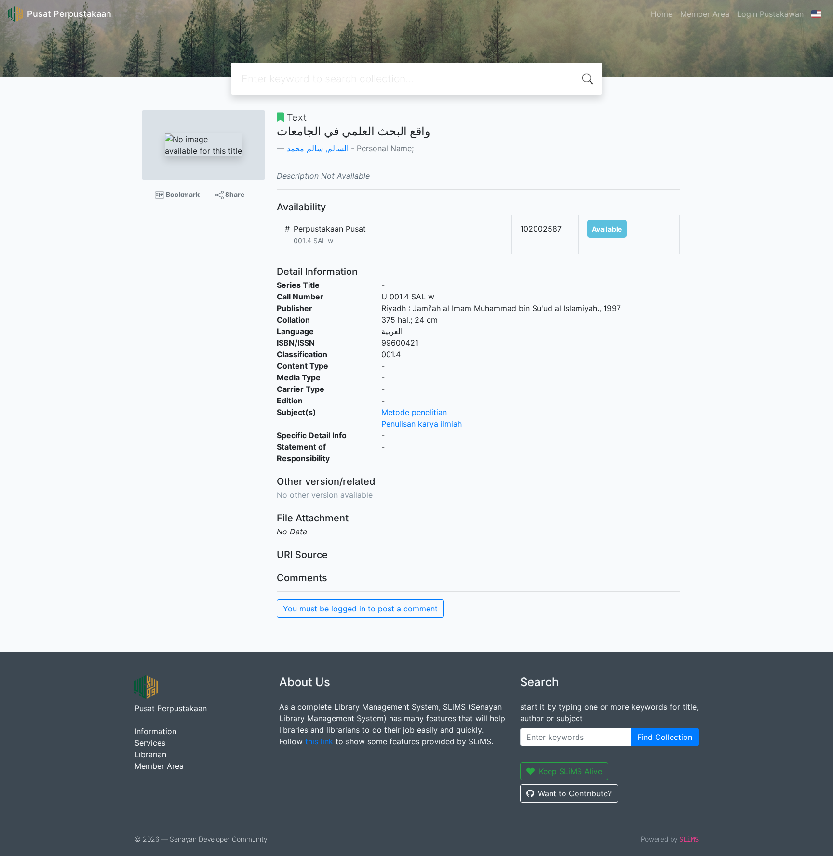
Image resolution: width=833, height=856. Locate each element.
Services (149, 743)
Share (234, 194)
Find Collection (664, 737)
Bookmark (182, 194)
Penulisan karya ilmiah (421, 423)
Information (155, 731)
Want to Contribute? (575, 793)
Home (661, 14)
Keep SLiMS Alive (570, 771)
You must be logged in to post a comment (360, 608)
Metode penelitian (414, 412)
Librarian (150, 754)
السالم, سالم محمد (318, 148)
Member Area (704, 14)
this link (319, 741)
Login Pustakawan (770, 14)
